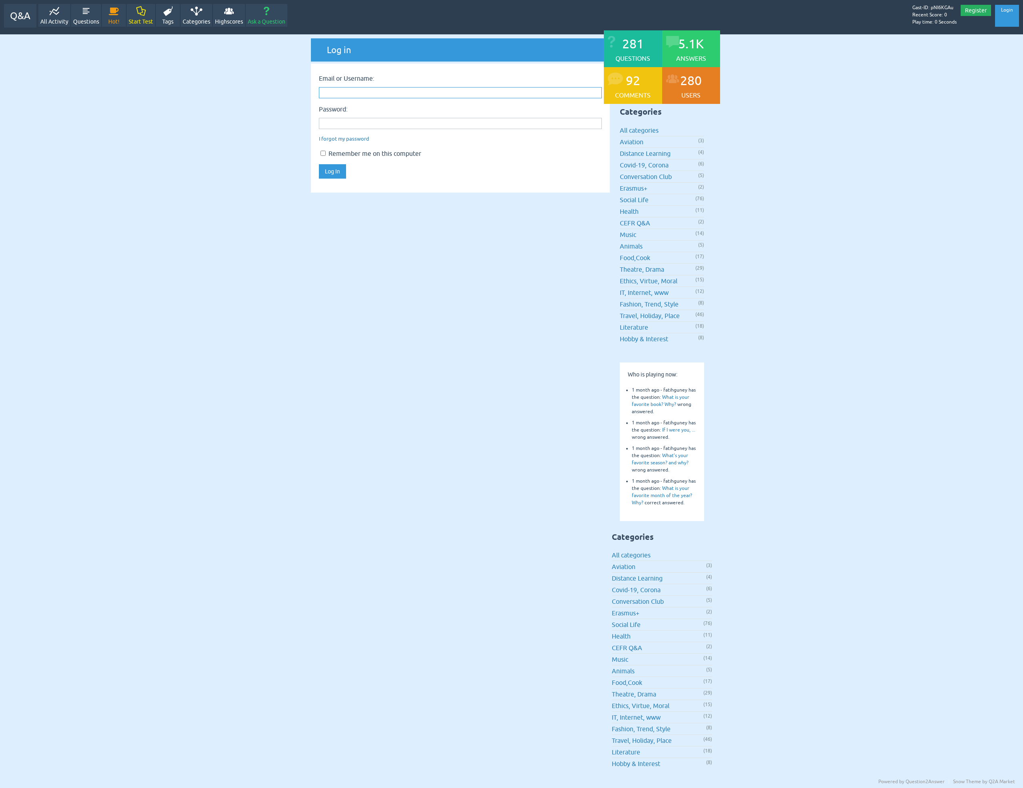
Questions (86, 21)
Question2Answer (925, 781)
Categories (196, 21)
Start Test (141, 21)
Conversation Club (646, 176)
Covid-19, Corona (644, 165)
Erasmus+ (633, 188)
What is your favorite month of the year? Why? (662, 495)
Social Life (634, 199)
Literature (634, 327)
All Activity (54, 21)
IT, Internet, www (644, 292)
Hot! (113, 21)
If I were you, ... (678, 430)
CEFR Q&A (635, 223)
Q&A (20, 15)
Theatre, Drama (642, 269)
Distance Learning (645, 153)
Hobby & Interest (644, 338)
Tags (167, 21)
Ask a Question (266, 21)
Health (629, 211)
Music (628, 234)
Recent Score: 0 (929, 15)
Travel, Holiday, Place (650, 315)
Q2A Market (1002, 781)
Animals (631, 246)
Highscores (229, 21)
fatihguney (675, 390)
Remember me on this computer (374, 153)
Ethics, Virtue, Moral (648, 281)
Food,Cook (635, 257)
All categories (639, 130)
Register (976, 10)
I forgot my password (344, 139)
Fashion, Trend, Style (649, 304)
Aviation (631, 141)
